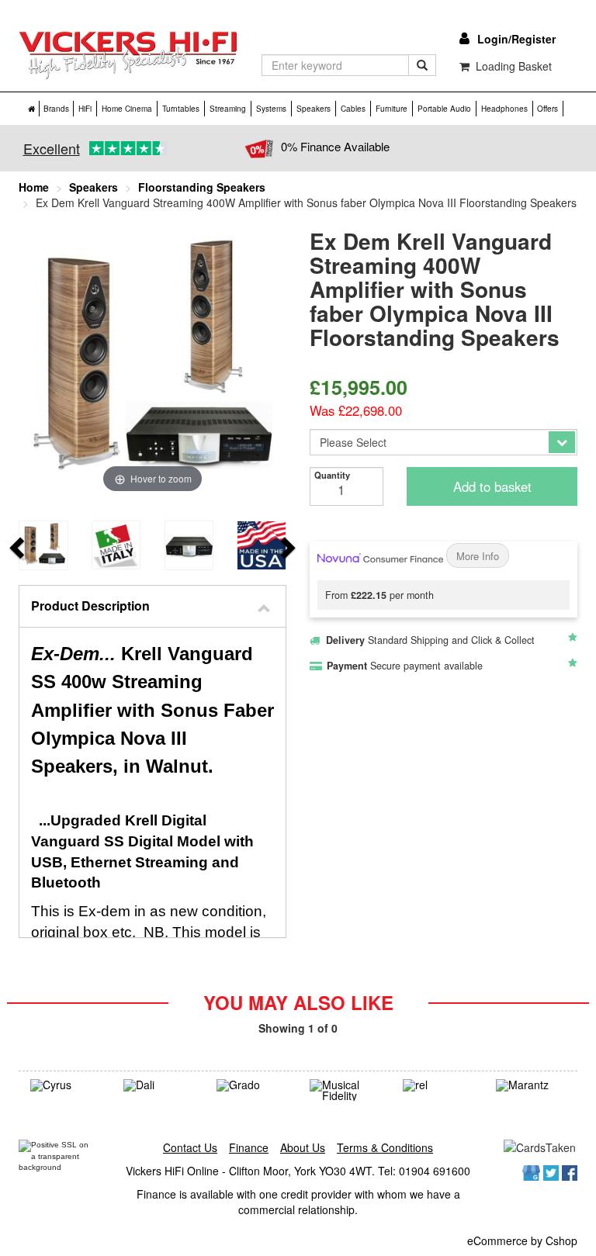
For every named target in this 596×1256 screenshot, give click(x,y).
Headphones (504, 108)
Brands (56, 108)
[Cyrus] (65, 1085)
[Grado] (251, 1085)
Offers (547, 108)
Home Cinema (127, 108)
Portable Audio (444, 108)
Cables (353, 108)
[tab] (152, 606)
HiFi (85, 108)
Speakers (313, 108)
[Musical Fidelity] (344, 1090)
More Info (477, 555)
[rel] (437, 1085)
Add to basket (492, 486)
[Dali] (158, 1085)
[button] (152, 606)
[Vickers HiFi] (128, 55)
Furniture (391, 108)
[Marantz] (530, 1085)
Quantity (332, 475)
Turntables (180, 108)
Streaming (228, 108)
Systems (271, 108)
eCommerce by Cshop (522, 1240)
